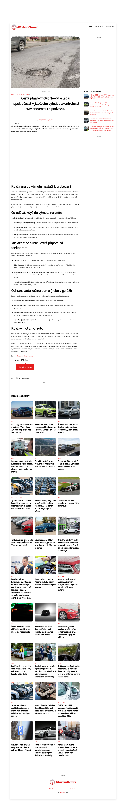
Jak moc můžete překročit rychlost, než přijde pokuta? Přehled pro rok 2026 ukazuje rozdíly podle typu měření (22, 466)
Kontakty (72, 789)
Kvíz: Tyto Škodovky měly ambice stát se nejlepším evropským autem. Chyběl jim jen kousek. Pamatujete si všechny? (68, 545)
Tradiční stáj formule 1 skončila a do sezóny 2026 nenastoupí (68, 503)
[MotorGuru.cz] (24, 28)
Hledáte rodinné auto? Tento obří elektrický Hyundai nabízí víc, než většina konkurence (44, 630)
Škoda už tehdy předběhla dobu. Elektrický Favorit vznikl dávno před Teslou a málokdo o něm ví (45, 709)
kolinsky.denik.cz (21, 356)
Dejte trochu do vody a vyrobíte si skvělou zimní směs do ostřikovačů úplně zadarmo (45, 583)
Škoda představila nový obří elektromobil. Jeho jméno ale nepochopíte (20, 629)
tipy (48, 120)
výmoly (51, 120)
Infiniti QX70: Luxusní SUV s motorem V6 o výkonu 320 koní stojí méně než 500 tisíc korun (21, 428)
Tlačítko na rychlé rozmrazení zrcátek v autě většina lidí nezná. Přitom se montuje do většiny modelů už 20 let (68, 710)
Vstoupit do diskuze (25, 367)
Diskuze (26, 360)
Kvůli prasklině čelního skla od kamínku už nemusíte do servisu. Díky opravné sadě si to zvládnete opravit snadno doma (69, 671)
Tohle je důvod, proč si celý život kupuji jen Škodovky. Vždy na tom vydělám (22, 543)
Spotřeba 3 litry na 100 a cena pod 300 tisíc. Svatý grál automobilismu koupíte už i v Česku (21, 670)
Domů (13, 94)
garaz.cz (30, 356)
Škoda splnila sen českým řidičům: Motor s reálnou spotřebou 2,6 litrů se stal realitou (68, 428)
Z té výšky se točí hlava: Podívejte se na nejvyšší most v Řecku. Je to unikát (45, 464)
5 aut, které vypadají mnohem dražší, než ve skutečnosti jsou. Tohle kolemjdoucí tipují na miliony (67, 632)
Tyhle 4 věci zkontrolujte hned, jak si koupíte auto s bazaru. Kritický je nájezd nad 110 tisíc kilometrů (21, 504)
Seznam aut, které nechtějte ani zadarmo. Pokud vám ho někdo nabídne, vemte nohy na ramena (20, 710)
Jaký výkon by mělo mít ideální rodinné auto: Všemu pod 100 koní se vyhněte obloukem (102, 113)
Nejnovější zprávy (23, 94)
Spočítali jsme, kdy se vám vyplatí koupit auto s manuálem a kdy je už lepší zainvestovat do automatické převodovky (45, 671)
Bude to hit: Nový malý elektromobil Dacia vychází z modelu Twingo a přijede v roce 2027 (45, 428)
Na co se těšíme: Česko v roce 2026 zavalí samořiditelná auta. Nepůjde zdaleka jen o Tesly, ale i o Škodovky (44, 750)
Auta (90, 26)
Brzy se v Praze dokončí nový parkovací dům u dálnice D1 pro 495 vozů (21, 747)
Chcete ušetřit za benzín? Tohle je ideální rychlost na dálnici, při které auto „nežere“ (68, 465)
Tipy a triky (109, 26)
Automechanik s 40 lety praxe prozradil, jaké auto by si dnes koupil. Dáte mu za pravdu (45, 544)
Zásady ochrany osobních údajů (58, 789)
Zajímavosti (98, 26)
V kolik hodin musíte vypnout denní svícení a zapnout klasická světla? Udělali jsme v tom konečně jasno (67, 750)
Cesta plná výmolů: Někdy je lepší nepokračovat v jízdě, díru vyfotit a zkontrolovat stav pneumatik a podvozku (45, 103)
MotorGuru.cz (62, 792)
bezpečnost (42, 120)
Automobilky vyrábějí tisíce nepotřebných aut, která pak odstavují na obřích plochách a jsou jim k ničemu (45, 505)
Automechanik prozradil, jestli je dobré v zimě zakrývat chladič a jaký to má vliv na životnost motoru (67, 584)
